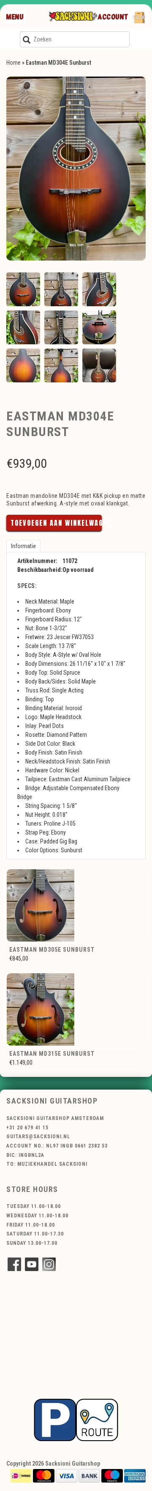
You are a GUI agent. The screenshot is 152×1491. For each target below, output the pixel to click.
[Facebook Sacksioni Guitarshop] (14, 1264)
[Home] (73, 17)
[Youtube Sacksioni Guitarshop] (31, 1264)
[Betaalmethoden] (21, 1475)
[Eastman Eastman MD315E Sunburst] (76, 1009)
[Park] (76, 1419)
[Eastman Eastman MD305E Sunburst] (76, 905)
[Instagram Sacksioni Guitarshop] (49, 1264)
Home (13, 62)
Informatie (23, 546)
